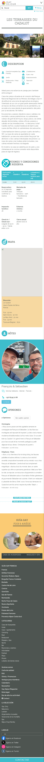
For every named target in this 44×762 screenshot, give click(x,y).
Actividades (6, 650)
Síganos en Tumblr (12, 751)
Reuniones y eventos (9, 648)
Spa (3, 719)
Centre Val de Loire (8, 585)
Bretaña (5, 582)
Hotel (3, 627)
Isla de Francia (7, 595)
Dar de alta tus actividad (11, 695)
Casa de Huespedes (8, 625)
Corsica (4, 588)
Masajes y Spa (6, 640)
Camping (5, 632)
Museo (4, 658)
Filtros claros (39, 11)
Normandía (6, 598)
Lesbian (4, 712)
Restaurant (5, 637)
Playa (3, 656)
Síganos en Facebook (13, 738)
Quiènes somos (7, 667)
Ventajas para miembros (10, 680)
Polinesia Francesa (8, 613)
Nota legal (6, 692)
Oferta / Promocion (9, 676)
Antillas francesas (8, 573)
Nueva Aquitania (8, 604)
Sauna (4, 643)
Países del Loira (7, 610)
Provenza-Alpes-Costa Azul (12, 616)
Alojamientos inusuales (9, 714)
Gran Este (5, 591)
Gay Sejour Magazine (9, 689)
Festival (4, 653)
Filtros (39, 8)
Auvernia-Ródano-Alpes (10, 576)
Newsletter (6, 686)
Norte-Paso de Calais (9, 601)
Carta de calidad (8, 670)
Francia (4, 570)
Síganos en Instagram (13, 747)
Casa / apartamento (8, 630)
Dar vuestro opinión (22, 418)
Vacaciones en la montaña (11, 717)
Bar (3, 645)
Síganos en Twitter (12, 742)
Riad (3, 635)
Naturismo (5, 709)
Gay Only (5, 706)
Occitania (5, 607)
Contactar (6, 402)
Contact (6, 698)
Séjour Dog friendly (8, 722)
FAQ (3, 673)
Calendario (6, 683)
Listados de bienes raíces (10, 661)
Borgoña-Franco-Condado (11, 579)
